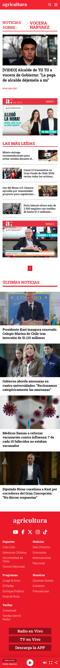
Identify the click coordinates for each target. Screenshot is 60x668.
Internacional (42, 558)
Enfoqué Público (13, 591)
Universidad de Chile (13, 559)
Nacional (39, 563)
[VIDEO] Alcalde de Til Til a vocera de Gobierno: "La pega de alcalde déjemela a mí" (29, 75)
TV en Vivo (30, 639)
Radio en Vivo (30, 631)
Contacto (39, 586)
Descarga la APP (30, 647)
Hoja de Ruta (11, 596)
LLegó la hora (11, 580)
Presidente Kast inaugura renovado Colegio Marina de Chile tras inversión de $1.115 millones (29, 333)
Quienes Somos (43, 580)
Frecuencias (41, 591)
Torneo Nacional (14, 566)
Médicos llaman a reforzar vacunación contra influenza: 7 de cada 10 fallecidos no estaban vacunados (28, 439)
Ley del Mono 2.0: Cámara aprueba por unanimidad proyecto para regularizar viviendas (18, 191)
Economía (39, 552)
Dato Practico (41, 547)
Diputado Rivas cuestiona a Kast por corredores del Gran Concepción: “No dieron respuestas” (30, 493)
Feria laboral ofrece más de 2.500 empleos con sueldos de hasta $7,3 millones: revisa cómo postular (40, 208)
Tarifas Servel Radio (12, 617)
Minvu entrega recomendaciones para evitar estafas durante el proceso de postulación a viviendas (17, 155)
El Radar (8, 586)
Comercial (9, 610)
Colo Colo (9, 547)
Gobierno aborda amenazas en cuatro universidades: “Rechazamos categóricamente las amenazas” (30, 385)
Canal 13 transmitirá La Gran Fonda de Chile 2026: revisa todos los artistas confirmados (39, 173)
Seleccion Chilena (14, 552)
